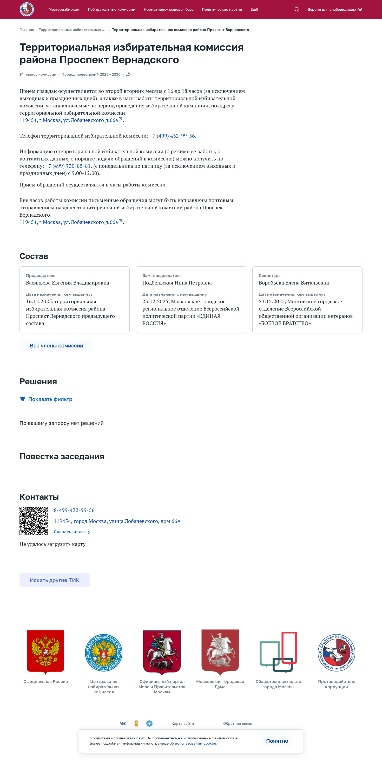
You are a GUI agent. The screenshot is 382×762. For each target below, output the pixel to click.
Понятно (277, 741)
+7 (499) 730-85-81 (68, 166)
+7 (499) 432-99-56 (172, 135)
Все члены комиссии (56, 345)
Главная (26, 29)
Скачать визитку (72, 531)
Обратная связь (237, 723)
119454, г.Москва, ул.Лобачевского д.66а (68, 120)
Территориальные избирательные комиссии (73, 29)
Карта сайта (183, 723)
